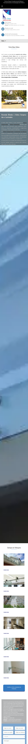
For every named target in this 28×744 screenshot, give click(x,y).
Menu (2, 41)
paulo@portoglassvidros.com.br (12, 29)
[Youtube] (2, 6)
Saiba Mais (6, 570)
